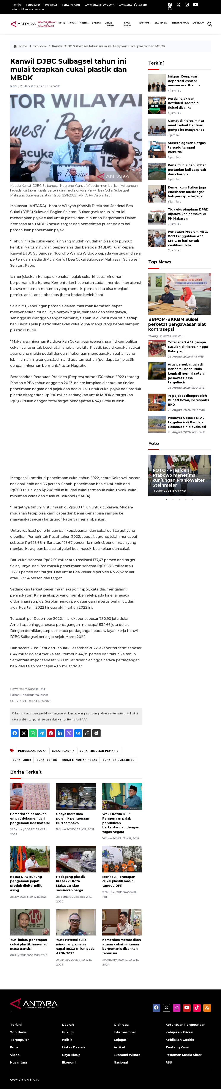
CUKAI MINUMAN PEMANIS (99, 750)
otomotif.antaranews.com (29, 9)
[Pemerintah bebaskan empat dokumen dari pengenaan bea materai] (30, 796)
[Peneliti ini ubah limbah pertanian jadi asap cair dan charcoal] (157, 171)
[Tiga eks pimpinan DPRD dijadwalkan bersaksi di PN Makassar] (157, 216)
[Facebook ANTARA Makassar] (170, 5)
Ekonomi (144, 23)
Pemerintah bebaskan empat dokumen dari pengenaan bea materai (30, 818)
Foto (153, 443)
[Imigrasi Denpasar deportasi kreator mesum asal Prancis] (157, 83)
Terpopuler (33, 4)
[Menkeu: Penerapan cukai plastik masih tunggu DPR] (122, 859)
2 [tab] (173, 499)
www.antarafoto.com (133, 4)
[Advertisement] (76, 439)
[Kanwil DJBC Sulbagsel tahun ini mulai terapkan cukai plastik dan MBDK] (179, 294)
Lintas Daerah (109, 24)
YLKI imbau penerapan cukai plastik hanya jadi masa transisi (29, 944)
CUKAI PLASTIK (63, 750)
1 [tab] (166, 499)
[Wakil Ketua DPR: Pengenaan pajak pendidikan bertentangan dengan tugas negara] (122, 796)
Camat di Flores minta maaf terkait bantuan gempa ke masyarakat (186, 125)
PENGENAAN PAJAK (32, 750)
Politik (84, 23)
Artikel (119, 1047)
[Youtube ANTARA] (195, 5)
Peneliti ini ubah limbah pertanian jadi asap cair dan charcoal (187, 169)
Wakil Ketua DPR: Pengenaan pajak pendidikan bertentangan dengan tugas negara (120, 823)
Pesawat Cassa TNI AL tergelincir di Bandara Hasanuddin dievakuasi (187, 422)
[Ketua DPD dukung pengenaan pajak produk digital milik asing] (30, 859)
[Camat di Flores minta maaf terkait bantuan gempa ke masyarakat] (157, 127)
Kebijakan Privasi (179, 1032)
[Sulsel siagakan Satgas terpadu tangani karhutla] (157, 149)
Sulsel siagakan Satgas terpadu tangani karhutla (187, 147)
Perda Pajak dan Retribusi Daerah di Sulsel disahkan (183, 103)
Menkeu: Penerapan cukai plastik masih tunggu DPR (118, 881)
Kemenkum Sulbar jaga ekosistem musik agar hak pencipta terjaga (187, 191)
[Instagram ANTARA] (187, 5)
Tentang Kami (71, 4)
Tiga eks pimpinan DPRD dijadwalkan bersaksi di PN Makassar (188, 213)
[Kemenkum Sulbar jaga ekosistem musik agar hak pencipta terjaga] (157, 194)
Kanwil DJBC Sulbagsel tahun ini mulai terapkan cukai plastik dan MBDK (108, 46)
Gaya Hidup (127, 24)
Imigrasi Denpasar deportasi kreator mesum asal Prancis (184, 80)
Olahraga (161, 23)
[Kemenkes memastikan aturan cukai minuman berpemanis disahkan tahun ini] (122, 922)
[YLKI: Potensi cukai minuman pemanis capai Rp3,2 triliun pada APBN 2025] (76, 922)
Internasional (180, 23)
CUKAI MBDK (22, 759)
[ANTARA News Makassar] (33, 23)
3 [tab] (179, 499)
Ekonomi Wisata (127, 1055)
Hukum (72, 23)
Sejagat (120, 1040)
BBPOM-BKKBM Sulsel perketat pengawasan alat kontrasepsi (177, 324)
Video (15, 1055)
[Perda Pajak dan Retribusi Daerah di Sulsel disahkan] (157, 105)
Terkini (16, 4)
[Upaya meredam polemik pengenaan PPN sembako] (76, 796)
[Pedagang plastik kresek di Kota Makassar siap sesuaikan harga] (76, 859)
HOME (61, 23)
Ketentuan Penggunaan (185, 1025)
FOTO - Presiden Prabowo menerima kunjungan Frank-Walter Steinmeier (179, 478)
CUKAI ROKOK (46, 759)
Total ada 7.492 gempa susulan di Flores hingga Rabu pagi (188, 346)
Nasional (121, 1062)
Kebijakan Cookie (180, 1040)
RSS (169, 1062)
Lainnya (197, 23)
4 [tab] (186, 499)
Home (22, 46)
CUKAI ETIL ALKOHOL (118, 759)
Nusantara (18, 1062)
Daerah (96, 23)
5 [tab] (192, 499)
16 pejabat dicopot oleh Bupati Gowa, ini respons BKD (188, 400)
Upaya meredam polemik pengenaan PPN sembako (72, 818)
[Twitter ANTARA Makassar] (178, 5)
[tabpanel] (179, 475)
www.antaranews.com (100, 4)
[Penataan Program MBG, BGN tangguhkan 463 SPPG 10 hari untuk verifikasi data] (157, 238)
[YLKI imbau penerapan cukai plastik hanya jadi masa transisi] (30, 922)
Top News (50, 4)
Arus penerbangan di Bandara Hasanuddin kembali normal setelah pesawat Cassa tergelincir (187, 373)
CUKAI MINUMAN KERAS (79, 759)
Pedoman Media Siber (184, 1055)
